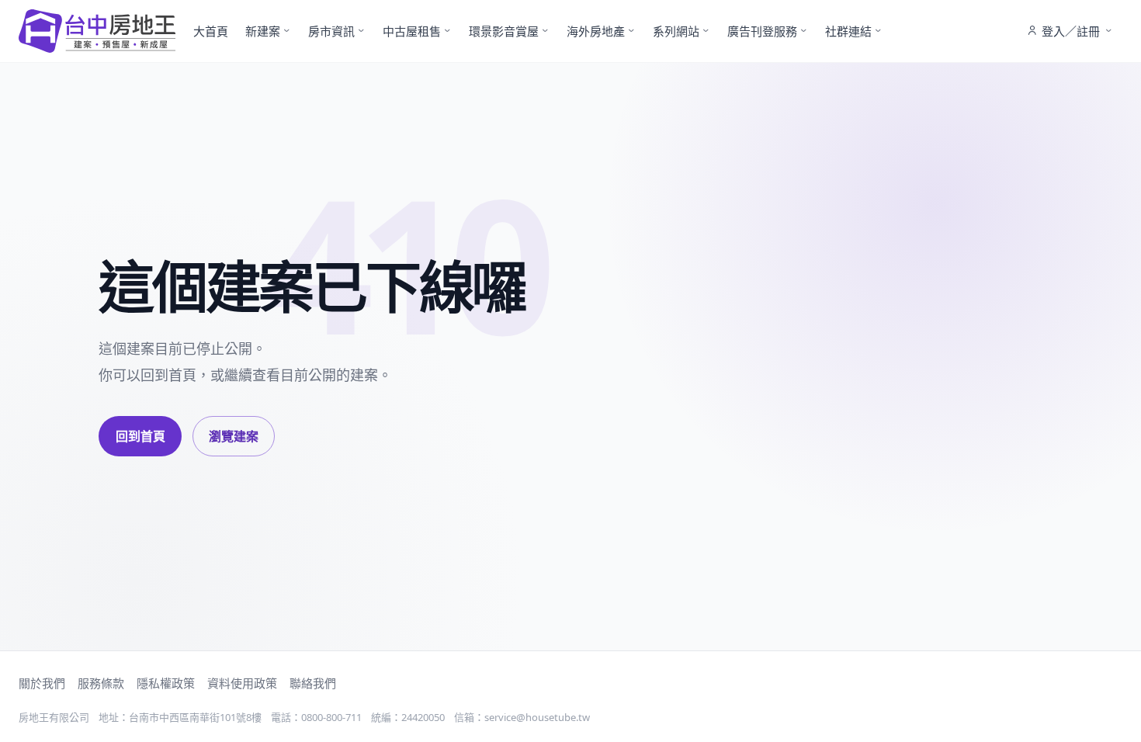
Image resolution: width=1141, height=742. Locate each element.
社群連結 (848, 31)
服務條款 (101, 683)
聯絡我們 (313, 683)
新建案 (262, 31)
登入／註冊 (1071, 31)
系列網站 (676, 31)
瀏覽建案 (233, 436)
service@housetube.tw (537, 717)
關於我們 (42, 683)
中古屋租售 (412, 31)
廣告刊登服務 (762, 31)
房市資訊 (331, 31)
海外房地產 (596, 31)
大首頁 (210, 31)
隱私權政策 (166, 683)
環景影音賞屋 (504, 31)
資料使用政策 (242, 683)
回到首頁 (140, 436)
